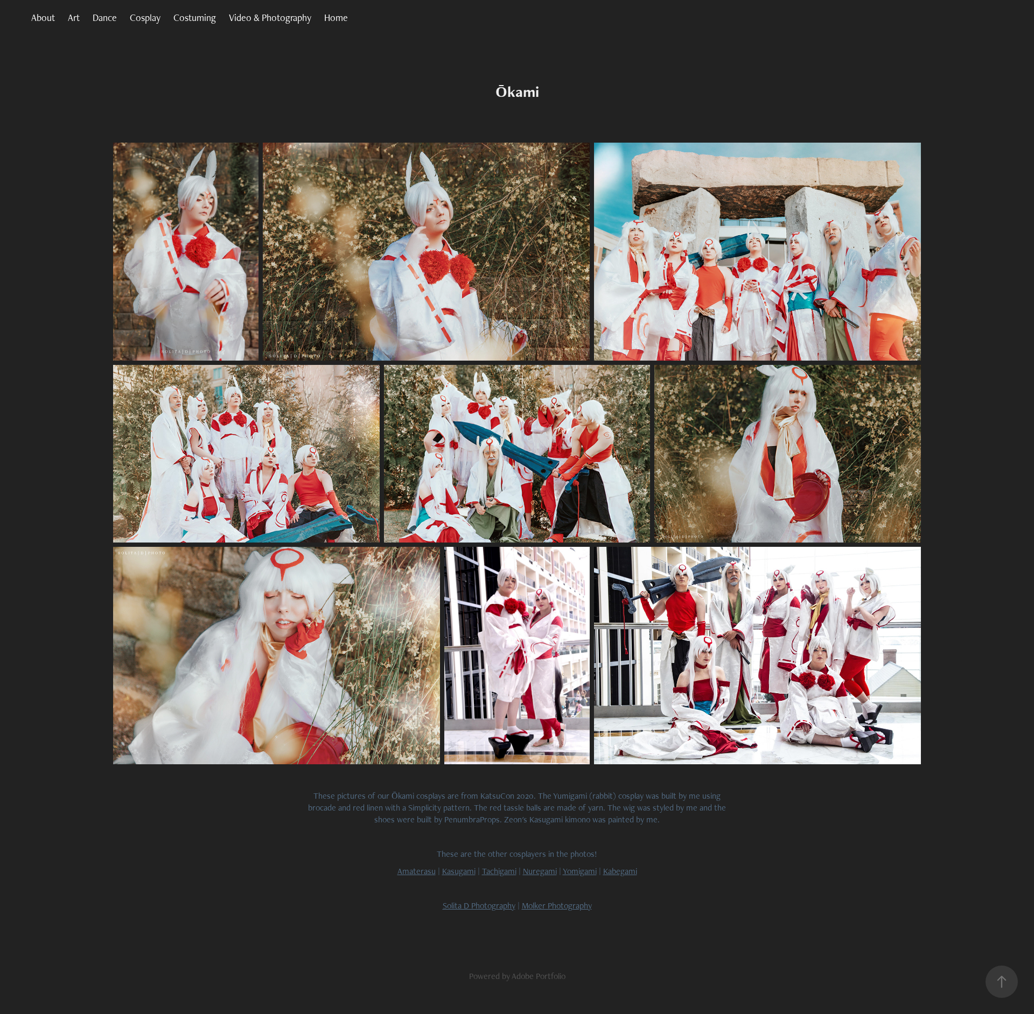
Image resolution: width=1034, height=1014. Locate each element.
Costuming (194, 17)
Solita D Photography (479, 905)
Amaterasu (416, 871)
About (43, 17)
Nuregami (540, 871)
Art (74, 17)
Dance (105, 17)
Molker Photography (557, 905)
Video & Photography (270, 17)
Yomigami (580, 871)
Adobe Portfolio (538, 976)
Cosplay (145, 17)
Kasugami (459, 871)
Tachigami (499, 871)
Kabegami (620, 871)
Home (336, 17)
